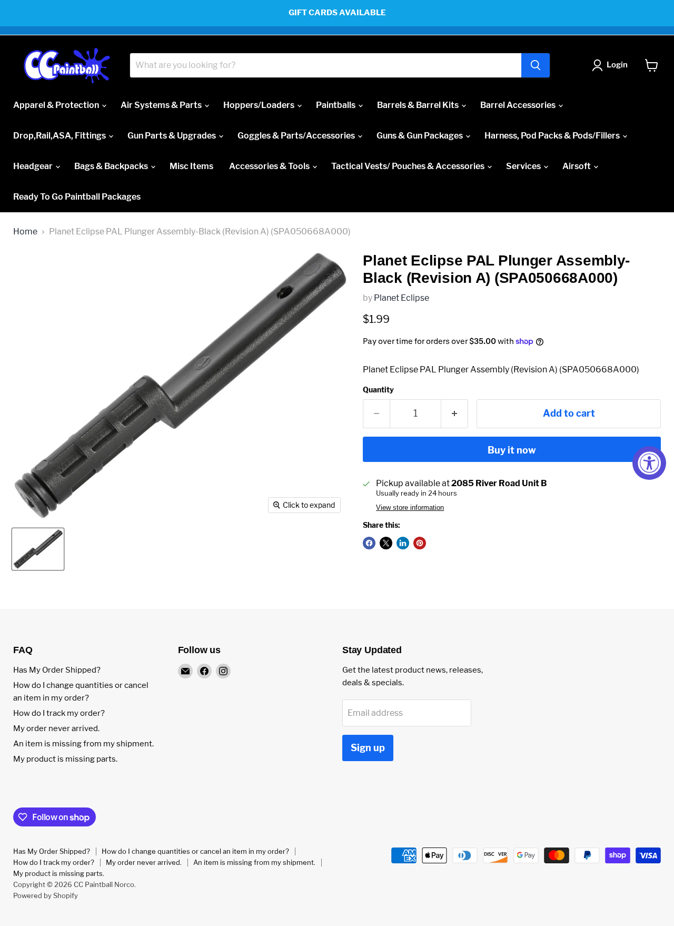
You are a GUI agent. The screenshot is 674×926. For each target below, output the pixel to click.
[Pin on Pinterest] (419, 543)
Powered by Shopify (45, 895)
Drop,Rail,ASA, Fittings (60, 136)
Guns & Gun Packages (420, 136)
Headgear (33, 166)
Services (524, 166)
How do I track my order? (59, 713)
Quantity (378, 390)
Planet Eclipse (401, 298)
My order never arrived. (56, 728)
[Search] (535, 65)
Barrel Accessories (518, 105)
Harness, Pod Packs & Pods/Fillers (552, 136)
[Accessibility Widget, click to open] (649, 463)
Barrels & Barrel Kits (418, 105)
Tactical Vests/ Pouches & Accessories (408, 166)
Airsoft (577, 166)
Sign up (368, 747)
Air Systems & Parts (162, 105)
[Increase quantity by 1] (454, 413)
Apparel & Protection (57, 105)
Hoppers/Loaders (259, 105)
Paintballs (336, 105)
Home (25, 232)
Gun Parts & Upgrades (172, 136)
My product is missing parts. (65, 759)
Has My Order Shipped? (57, 670)
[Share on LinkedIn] (403, 543)
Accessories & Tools (270, 166)
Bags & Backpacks (112, 166)
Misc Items (191, 166)
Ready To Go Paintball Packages (77, 197)
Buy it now (512, 450)
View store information (410, 507)
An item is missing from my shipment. (83, 743)
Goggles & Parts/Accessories (296, 136)
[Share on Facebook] (369, 543)
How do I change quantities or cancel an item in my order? (195, 851)
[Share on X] (386, 543)
